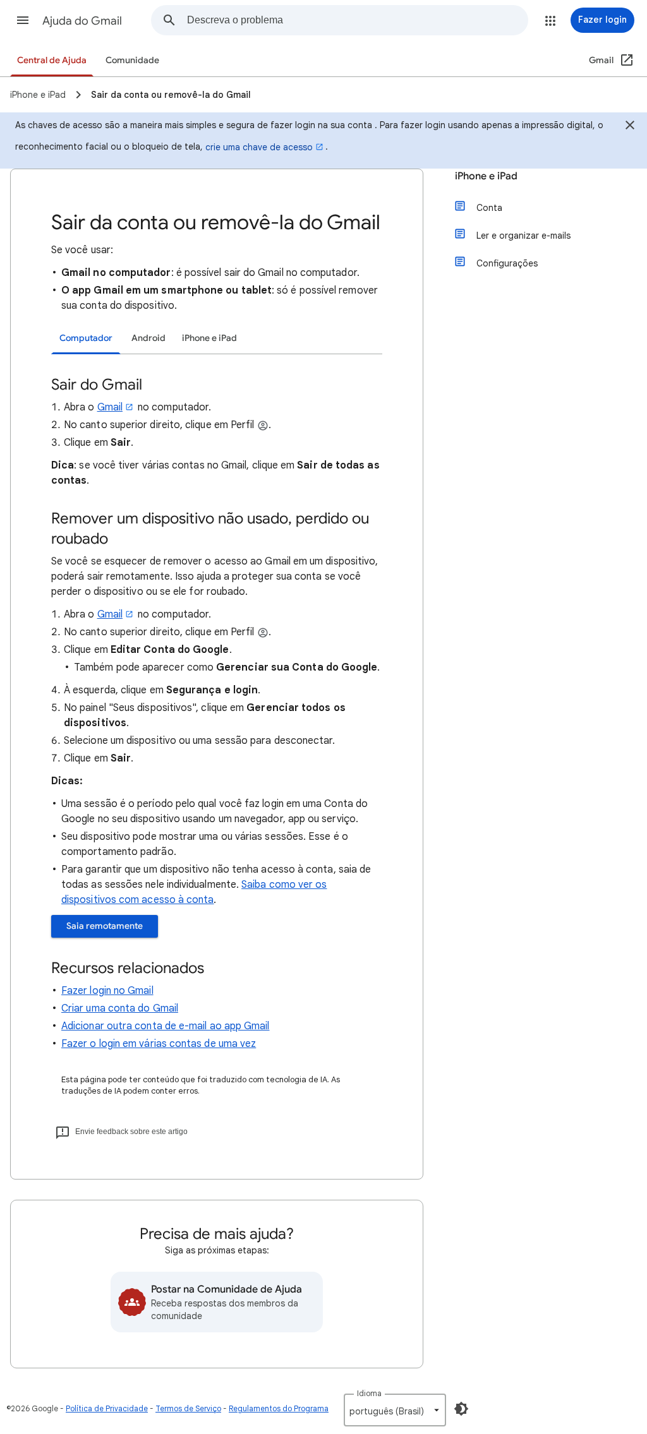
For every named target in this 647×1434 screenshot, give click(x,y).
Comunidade (132, 60)
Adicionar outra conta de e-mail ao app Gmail (165, 1026)
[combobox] (357, 20)
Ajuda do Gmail (82, 21)
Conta (489, 207)
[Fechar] (630, 127)
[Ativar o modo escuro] (461, 1409)
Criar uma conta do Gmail (119, 1008)
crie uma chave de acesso (259, 147)
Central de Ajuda (52, 60)
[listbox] (395, 1410)
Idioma (369, 1393)
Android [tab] (148, 338)
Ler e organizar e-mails (523, 235)
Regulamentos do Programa (279, 1408)
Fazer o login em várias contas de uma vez (158, 1043)
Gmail (110, 407)
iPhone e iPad (486, 176)
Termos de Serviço (188, 1408)
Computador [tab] (85, 338)
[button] (23, 20)
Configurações (507, 263)
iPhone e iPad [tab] (209, 338)
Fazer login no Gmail (107, 990)
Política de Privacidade (107, 1408)
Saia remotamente (104, 926)
